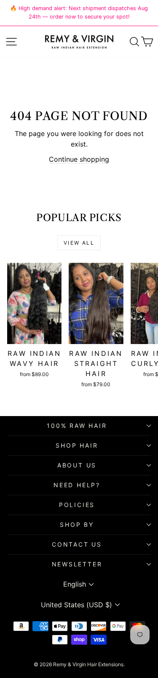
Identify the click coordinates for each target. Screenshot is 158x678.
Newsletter (77, 564)
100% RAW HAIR (77, 425)
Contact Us (77, 544)
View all (79, 243)
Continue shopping (79, 159)
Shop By (77, 524)
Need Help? (77, 484)
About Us (76, 465)
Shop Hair (77, 445)
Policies (77, 504)
